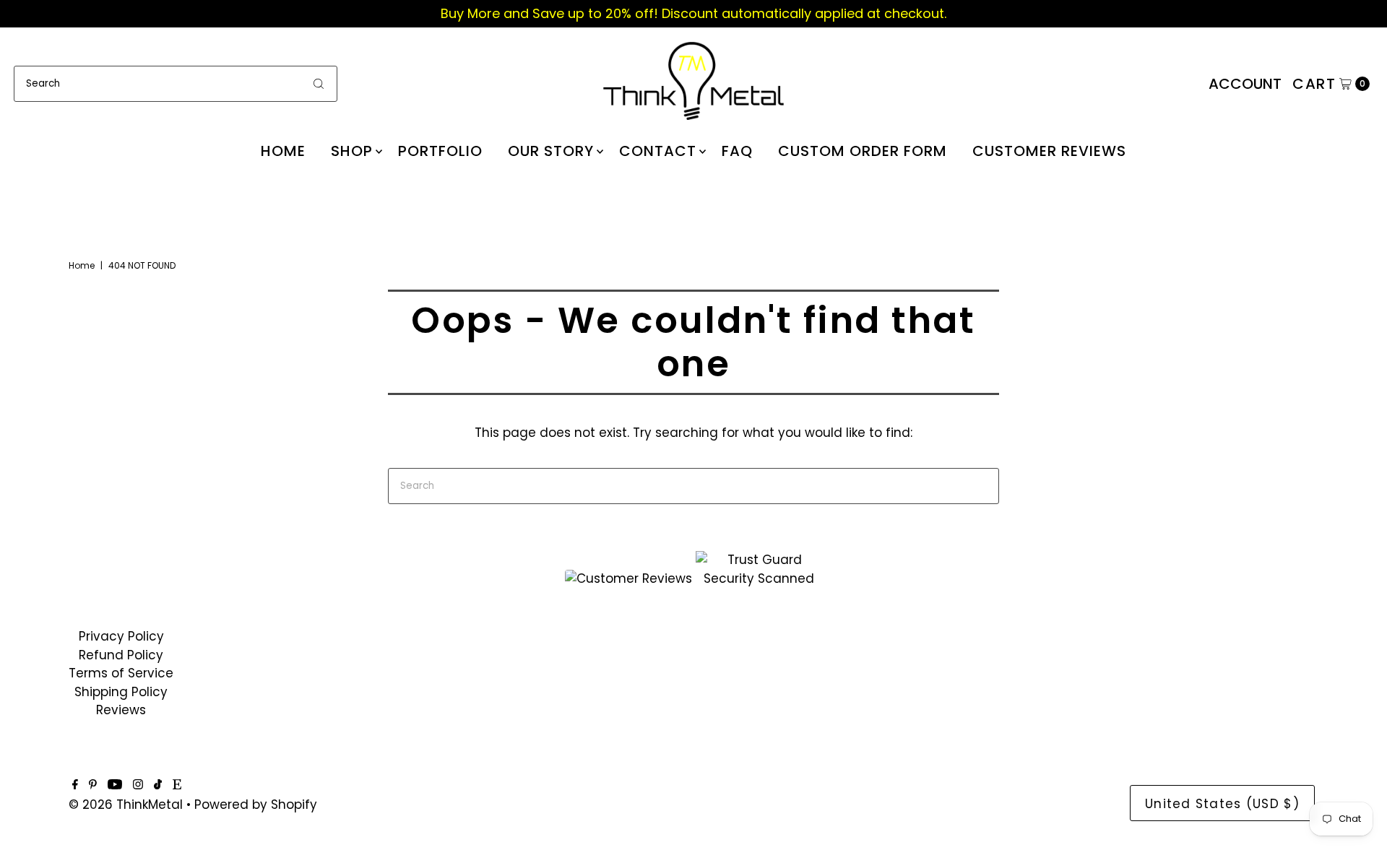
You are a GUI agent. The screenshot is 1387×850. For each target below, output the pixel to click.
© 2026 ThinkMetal (126, 804)
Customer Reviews (1049, 151)
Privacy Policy (121, 636)
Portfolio (440, 151)
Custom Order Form (862, 151)
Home (283, 151)
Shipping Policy (121, 692)
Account (1245, 84)
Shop (352, 151)
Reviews (121, 710)
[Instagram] (138, 785)
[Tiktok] (158, 785)
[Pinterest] (93, 785)
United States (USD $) (1222, 803)
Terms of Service (121, 673)
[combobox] (175, 84)
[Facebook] (75, 785)
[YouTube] (115, 785)
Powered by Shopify (255, 804)
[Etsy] (177, 785)
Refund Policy (121, 655)
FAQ (737, 151)
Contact (657, 151)
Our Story (551, 151)
